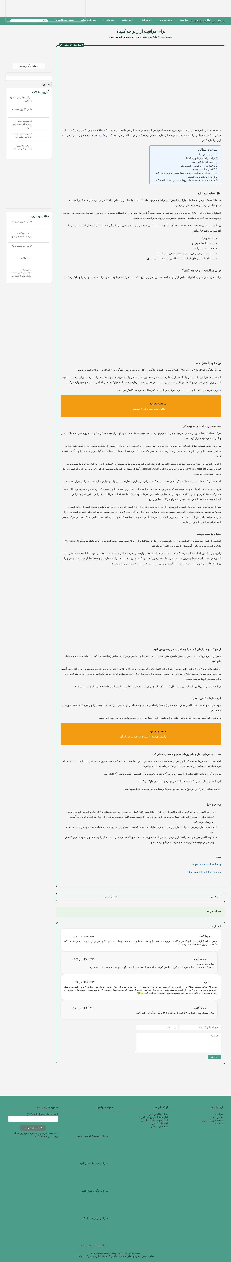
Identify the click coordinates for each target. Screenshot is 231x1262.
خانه (220, 20)
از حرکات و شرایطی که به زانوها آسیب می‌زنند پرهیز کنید (184, 173)
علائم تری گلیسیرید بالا (21, 246)
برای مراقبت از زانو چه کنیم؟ (200, 158)
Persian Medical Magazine (108, 1253)
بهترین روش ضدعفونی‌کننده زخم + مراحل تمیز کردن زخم (22, 272)
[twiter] (91, 897)
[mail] (61, 897)
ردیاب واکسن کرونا (158, 1114)
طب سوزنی (26, 257)
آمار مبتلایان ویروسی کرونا (154, 1117)
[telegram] (68, 897)
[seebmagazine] (50, 20)
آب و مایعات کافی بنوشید (200, 176)
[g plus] (83, 897)
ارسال (214, 1056)
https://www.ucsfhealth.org (207, 864)
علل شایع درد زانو (206, 154)
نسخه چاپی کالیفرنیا (64, 20)
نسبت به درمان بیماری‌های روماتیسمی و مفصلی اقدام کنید (184, 180)
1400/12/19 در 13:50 (84, 982)
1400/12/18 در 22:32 (83, 959)
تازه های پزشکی (88, 20)
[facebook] (98, 897)
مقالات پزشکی (149, 37)
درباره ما (218, 1114)
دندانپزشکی (146, 20)
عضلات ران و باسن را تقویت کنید (196, 165)
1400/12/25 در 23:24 (83, 1008)
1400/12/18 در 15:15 (84, 936)
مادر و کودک (109, 20)
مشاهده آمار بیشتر (29, 66)
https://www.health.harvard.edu (204, 872)
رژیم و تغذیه (127, 20)
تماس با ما (217, 1117)
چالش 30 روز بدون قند (22, 109)
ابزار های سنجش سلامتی (154, 1120)
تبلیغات (219, 1123)
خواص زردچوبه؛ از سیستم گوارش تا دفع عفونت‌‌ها (22, 124)
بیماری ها (184, 20)
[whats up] (76, 897)
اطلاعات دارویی (203, 20)
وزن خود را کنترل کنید (202, 162)
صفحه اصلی (166, 37)
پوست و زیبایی (165, 20)
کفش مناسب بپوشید (203, 169)
